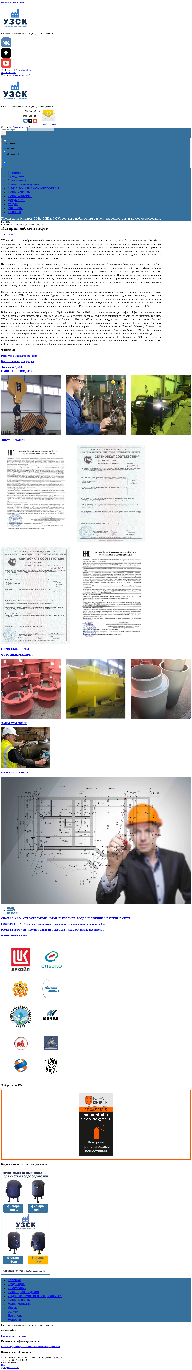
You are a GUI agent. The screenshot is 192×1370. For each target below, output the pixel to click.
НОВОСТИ (12, 913)
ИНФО (10, 908)
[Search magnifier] (3, 133)
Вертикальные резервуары (17, 361)
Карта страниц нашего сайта (15, 1336)
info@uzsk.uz (25, 70)
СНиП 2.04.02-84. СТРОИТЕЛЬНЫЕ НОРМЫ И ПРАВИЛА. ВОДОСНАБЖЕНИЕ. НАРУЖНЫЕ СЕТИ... (66, 918)
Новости (14, 212)
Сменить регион (21, 75)
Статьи (14, 224)
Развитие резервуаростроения (19, 355)
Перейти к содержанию (12, 2)
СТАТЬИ (11, 910)
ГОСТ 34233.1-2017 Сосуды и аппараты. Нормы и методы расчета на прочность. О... (53, 923)
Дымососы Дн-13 (11, 367)
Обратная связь (8, 72)
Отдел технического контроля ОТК (35, 188)
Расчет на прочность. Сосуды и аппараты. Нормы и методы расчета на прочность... (52, 929)
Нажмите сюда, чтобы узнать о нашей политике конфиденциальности (30, 1347)
